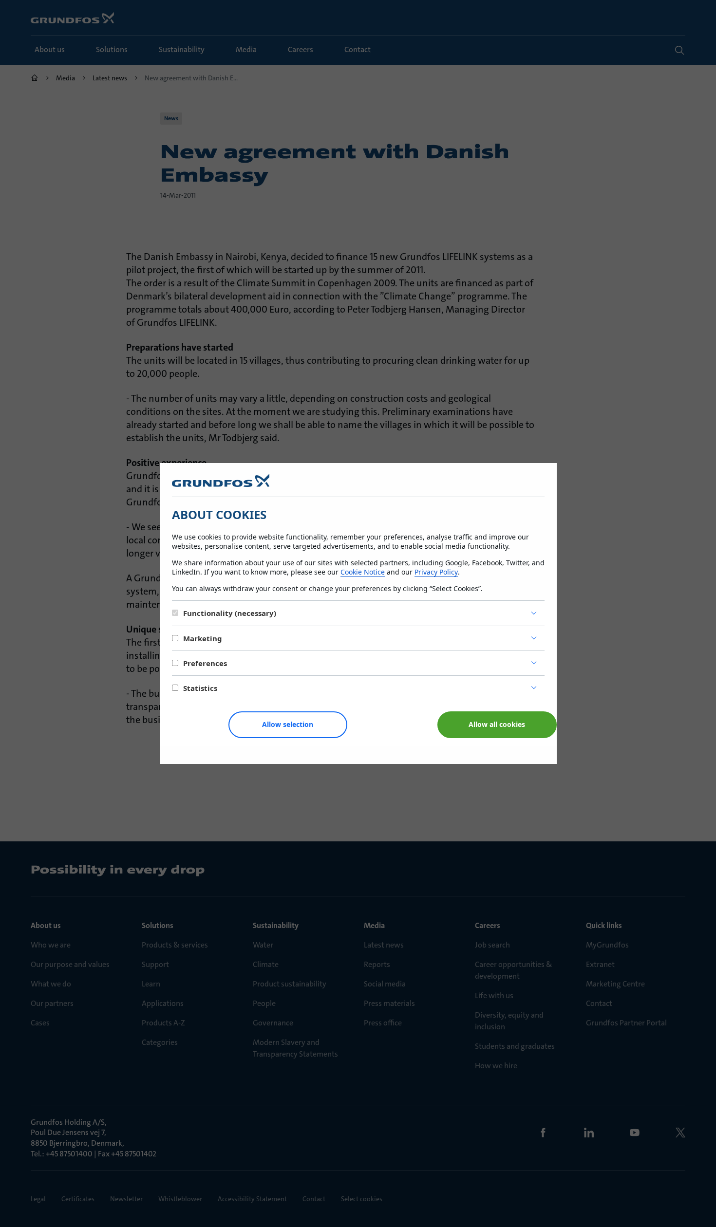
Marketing (202, 638)
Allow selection (287, 724)
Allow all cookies (497, 724)
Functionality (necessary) (229, 613)
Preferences (205, 663)
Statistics (200, 688)
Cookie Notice (362, 571)
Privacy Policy (436, 571)
